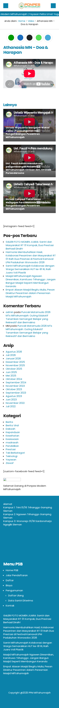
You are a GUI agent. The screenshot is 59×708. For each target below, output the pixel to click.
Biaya (9, 585)
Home (21, 21)
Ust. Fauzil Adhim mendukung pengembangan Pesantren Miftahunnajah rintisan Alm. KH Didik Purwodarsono (28, 168)
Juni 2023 (11, 399)
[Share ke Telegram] (48, 37)
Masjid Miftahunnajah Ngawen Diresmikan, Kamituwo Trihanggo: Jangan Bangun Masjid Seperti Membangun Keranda (31, 281)
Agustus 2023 (14, 396)
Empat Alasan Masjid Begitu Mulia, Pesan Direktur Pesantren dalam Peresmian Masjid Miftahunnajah (30, 293)
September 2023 (16, 392)
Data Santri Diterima (20, 600)
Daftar (10, 580)
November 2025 (15, 365)
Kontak (10, 605)
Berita (9, 422)
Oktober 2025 (14, 368)
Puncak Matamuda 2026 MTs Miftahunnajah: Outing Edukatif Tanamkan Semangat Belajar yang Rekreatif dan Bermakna (28, 317)
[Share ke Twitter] (29, 37)
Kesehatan (12, 435)
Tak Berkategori (15, 452)
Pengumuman (14, 590)
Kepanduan (13, 432)
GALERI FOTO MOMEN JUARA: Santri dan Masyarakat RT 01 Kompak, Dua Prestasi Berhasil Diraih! (30, 245)
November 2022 (15, 403)
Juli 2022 (11, 406)
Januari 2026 (13, 358)
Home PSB (12, 570)
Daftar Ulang (16, 595)
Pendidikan (12, 446)
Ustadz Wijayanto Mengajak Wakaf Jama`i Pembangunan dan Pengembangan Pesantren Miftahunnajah (28, 132)
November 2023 (15, 386)
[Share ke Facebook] (20, 37)
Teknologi (11, 456)
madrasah (12, 442)
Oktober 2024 (14, 379)
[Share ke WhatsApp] (39, 37)
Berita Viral (12, 425)
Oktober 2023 (14, 389)
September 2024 (16, 382)
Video (31, 21)
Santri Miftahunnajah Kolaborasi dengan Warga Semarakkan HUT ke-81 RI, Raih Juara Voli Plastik (30, 269)
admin (9, 312)
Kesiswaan (12, 439)
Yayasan (11, 459)
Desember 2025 (15, 362)
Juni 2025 (11, 372)
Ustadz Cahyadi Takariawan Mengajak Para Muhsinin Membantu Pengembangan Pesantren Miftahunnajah (28, 204)
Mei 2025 (11, 375)
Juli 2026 (11, 355)
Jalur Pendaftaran (17, 575)
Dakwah (10, 428)
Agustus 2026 (14, 351)
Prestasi (11, 449)
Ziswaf (10, 463)
